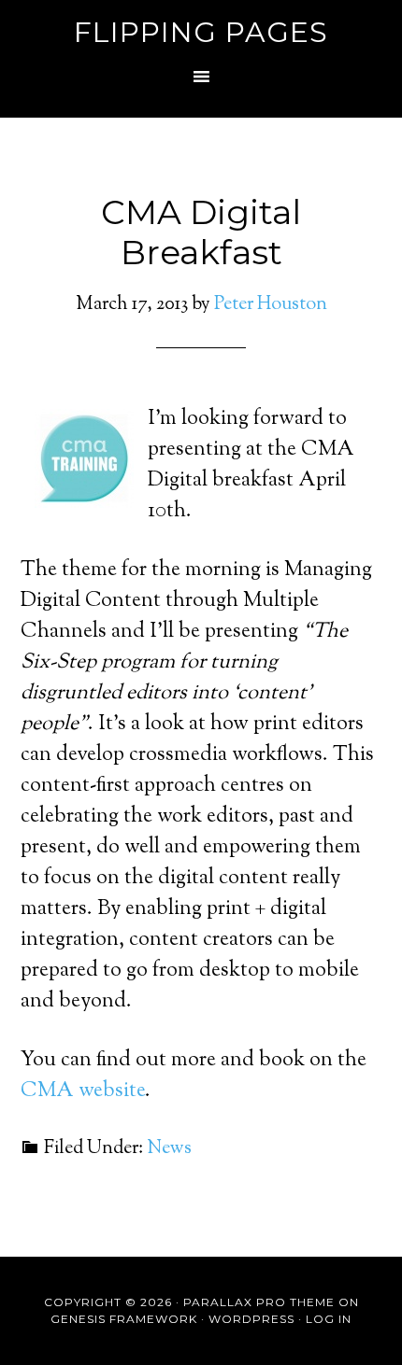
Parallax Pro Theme (259, 1302)
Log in (329, 1319)
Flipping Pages (201, 32)
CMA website (83, 1091)
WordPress (251, 1319)
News (169, 1148)
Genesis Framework (123, 1319)
